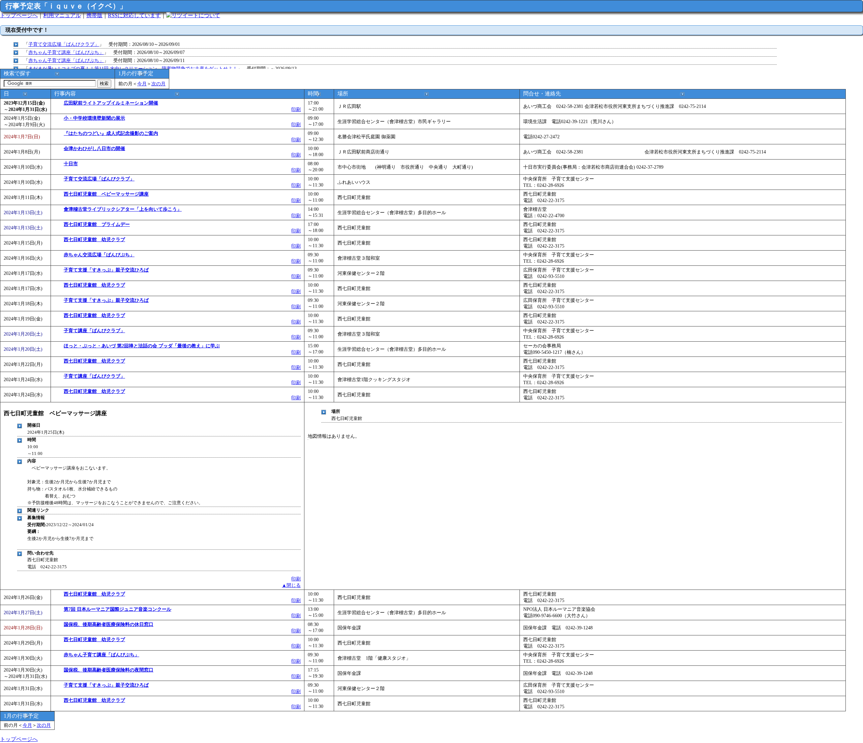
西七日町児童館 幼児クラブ (94, 239)
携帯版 (94, 15)
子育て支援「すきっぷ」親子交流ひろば (106, 270)
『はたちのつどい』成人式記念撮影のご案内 (111, 133)
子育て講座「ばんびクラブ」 (94, 330)
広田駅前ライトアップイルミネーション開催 (111, 103)
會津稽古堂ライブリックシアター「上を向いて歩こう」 (123, 209)
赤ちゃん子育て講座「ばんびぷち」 (66, 52)
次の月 (158, 83)
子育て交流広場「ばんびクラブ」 (63, 44)
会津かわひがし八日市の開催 (94, 148)
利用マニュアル (62, 15)
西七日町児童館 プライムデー (97, 224)
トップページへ (19, 15)
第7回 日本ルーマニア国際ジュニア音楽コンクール (117, 609)
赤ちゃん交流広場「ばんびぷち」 (99, 254)
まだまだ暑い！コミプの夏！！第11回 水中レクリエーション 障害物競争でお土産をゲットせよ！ (132, 68)
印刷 (296, 109)
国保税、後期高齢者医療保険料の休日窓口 (108, 624)
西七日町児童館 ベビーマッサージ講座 (106, 194)
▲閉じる (291, 585)
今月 (142, 83)
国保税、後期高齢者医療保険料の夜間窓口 (108, 670)
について (209, 15)
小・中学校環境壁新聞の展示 (94, 118)
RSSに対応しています (134, 15)
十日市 (71, 163)
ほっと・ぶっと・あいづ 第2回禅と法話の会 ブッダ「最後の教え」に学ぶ (142, 345)
